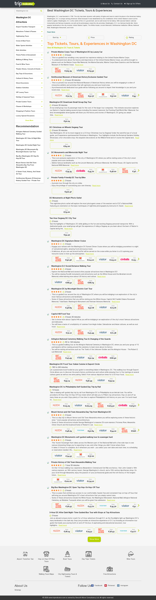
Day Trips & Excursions (24, 73)
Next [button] (138, 95)
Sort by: (56, 37)
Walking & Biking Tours (24, 59)
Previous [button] (54, 95)
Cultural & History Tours (24, 78)
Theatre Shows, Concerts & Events (28, 69)
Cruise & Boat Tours (23, 41)
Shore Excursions (22, 83)
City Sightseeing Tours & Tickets (67, 575)
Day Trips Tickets (88, 559)
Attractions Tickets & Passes (26, 31)
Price (93, 37)
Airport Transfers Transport (25, 27)
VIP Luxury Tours (22, 92)
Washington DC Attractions (23, 20)
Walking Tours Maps (46, 574)
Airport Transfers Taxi (25, 559)
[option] (62, 70)
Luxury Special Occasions (25, 116)
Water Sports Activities (24, 45)
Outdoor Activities (22, 88)
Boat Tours (67, 559)
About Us (106, 4)
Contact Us (117, 4)
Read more (79, 65)
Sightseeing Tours (22, 36)
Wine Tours (131, 559)
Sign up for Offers (133, 4)
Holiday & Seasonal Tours (25, 97)
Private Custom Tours (23, 102)
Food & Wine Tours (23, 64)
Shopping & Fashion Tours (25, 111)
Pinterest (111, 585)
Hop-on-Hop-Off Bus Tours (46, 560)
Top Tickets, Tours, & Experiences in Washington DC (92, 44)
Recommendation (27, 126)
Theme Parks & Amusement (26, 55)
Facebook (98, 585)
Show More (29, 120)
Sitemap (18, 590)
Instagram (124, 585)
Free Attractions (109, 574)
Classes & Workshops (23, 106)
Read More (51, 32)
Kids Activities (21, 50)
